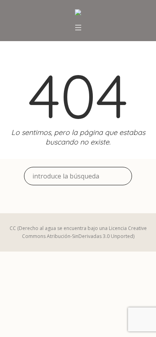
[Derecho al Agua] (78, 13)
